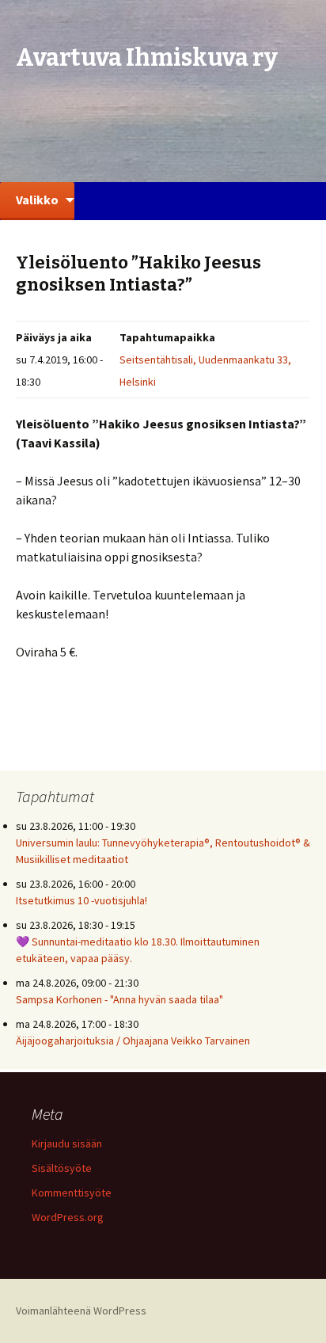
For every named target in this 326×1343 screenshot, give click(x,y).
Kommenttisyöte (72, 1192)
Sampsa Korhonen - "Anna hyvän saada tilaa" (119, 999)
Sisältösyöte (62, 1168)
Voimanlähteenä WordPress (81, 1310)
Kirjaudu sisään (67, 1143)
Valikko (37, 199)
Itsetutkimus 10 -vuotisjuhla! (81, 900)
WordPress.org (68, 1217)
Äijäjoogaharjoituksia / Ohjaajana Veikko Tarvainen (133, 1040)
